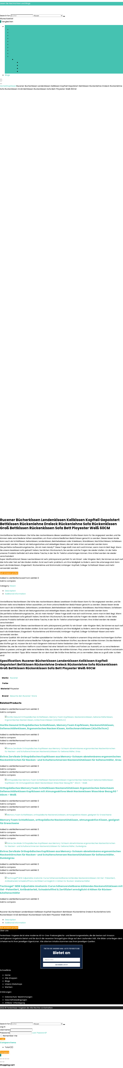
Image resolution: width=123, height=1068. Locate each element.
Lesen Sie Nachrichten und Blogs (15, 3)
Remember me (9, 1035)
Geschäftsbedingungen (16, 999)
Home (3, 86)
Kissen (12, 50)
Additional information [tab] (15, 593)
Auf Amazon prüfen (9, 573)
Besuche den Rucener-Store (23, 696)
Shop (8, 86)
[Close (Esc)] (8, 1058)
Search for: (5, 15)
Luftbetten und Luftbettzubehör (25, 53)
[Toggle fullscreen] (3, 1058)
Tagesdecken (25, 68)
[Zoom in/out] (1, 1058)
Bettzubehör (16, 44)
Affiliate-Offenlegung (15, 1002)
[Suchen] (64, 16)
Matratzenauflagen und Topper (34, 62)
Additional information (15, 922)
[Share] (6, 1058)
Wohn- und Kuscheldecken (32, 71)
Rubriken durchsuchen (15, 26)
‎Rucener (14, 678)
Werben (8, 987)
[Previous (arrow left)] (1, 1061)
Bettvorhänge (16, 41)
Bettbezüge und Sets (19, 29)
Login (2, 1039)
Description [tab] (10, 590)
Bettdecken (15, 32)
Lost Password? (39, 1032)
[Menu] (1, 80)
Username (5, 1029)
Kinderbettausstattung (20, 47)
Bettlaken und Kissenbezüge (23, 35)
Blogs (7, 75)
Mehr (12, 56)
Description (10, 919)
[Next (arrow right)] (3, 1061)
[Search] (1, 83)
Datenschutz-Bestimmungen (18, 996)
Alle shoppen (11, 978)
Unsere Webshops (13, 984)
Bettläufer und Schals (20, 38)
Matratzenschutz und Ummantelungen (37, 65)
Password (4, 1032)
